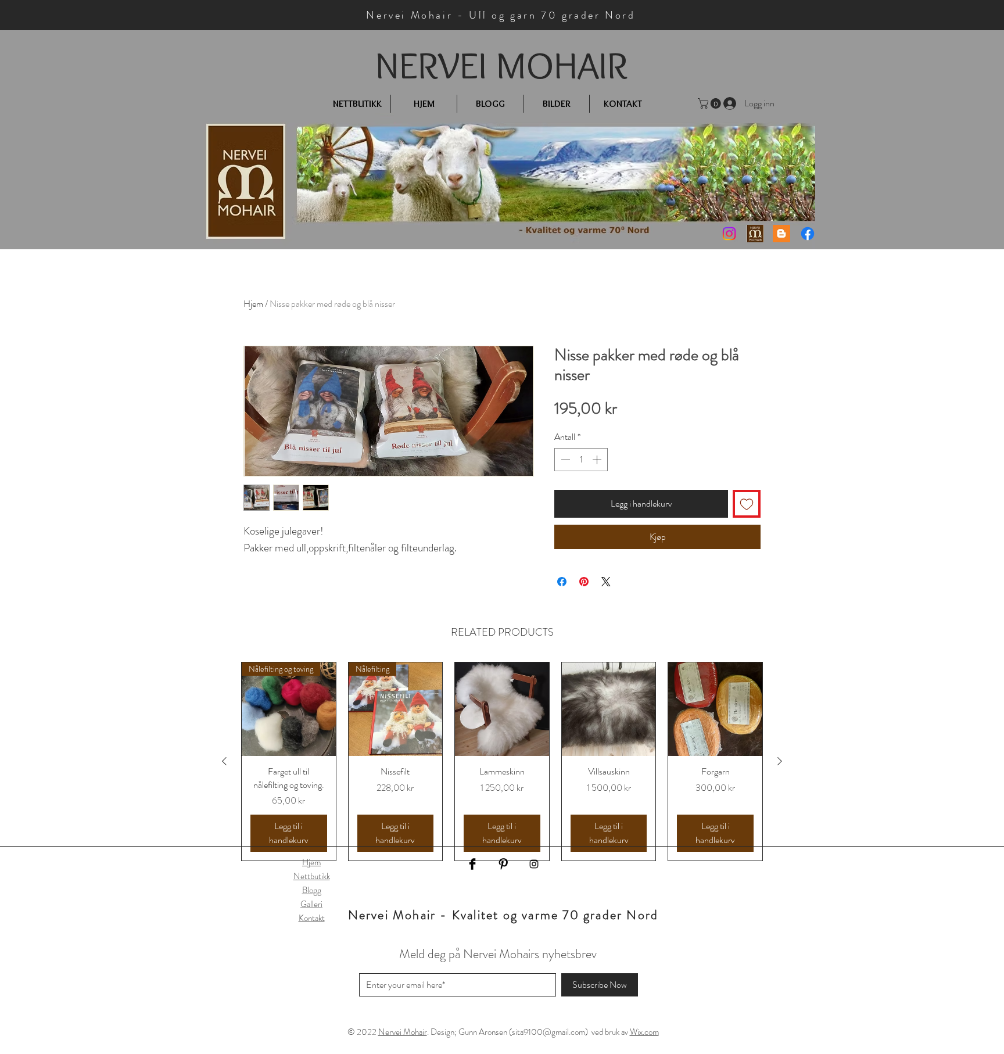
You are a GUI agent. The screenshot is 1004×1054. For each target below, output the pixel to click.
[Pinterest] (503, 864)
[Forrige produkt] (224, 761)
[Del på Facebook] (562, 582)
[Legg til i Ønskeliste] (747, 504)
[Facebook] (807, 233)
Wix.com (644, 1032)
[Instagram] (729, 233)
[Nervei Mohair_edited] (755, 233)
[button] (710, 103)
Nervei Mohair (402, 1032)
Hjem (253, 303)
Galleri (311, 904)
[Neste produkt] (780, 761)
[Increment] (598, 460)
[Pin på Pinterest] (584, 582)
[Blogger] (781, 233)
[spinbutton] (581, 460)
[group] (502, 761)
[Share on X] (606, 582)
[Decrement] (564, 460)
